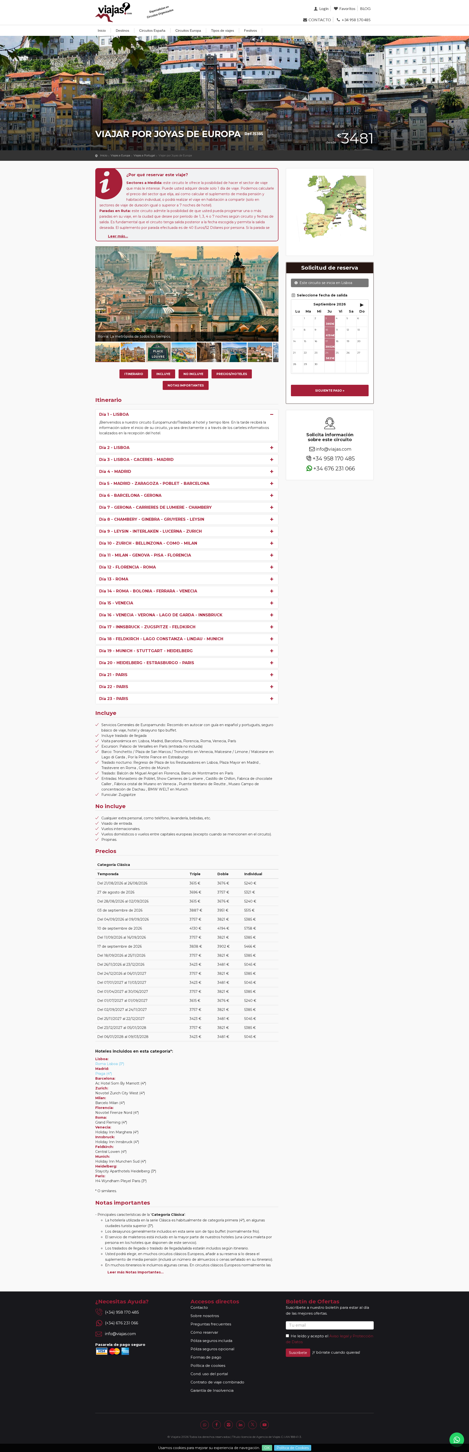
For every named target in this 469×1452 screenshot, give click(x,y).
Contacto (199, 1307)
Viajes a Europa (120, 155)
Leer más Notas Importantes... (135, 1272)
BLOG (365, 8)
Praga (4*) (103, 1073)
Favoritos (347, 8)
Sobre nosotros (205, 1315)
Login (323, 8)
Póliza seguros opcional (212, 1349)
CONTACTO (319, 19)
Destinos (122, 30)
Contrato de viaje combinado (217, 1382)
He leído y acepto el (309, 1336)
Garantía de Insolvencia (212, 1390)
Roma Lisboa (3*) (109, 1064)
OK (267, 1448)
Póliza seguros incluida (211, 1340)
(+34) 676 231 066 (121, 1323)
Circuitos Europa (188, 30)
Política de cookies (208, 1365)
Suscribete (298, 1352)
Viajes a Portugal (144, 155)
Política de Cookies (293, 1448)
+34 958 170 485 (356, 19)
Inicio (102, 30)
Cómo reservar (204, 1332)
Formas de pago (206, 1357)
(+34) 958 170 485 (122, 1312)
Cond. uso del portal (209, 1373)
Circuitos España (152, 30)
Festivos (250, 30)
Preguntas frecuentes (211, 1324)
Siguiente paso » (329, 390)
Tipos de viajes (222, 30)
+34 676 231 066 (334, 468)
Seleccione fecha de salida (321, 295)
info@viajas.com (334, 449)
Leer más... (118, 236)
